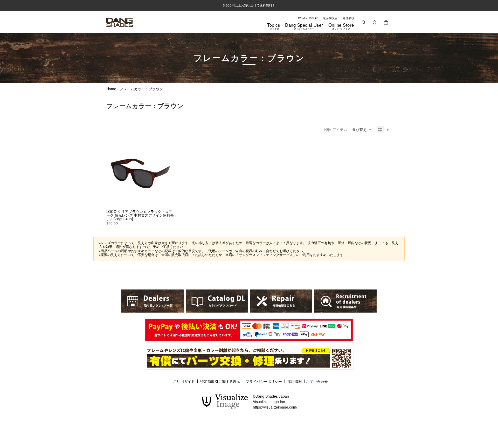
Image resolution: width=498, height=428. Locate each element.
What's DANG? (307, 18)
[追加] (166, 199)
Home (111, 88)
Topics (273, 26)
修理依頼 (348, 18)
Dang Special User (304, 26)
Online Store (341, 26)
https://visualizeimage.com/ (275, 407)
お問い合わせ (317, 381)
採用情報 (294, 381)
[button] (361, 129)
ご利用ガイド (184, 381)
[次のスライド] (167, 173)
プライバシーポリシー (264, 381)
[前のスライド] (114, 173)
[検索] (363, 22)
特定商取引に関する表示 (220, 381)
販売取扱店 (330, 18)
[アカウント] (374, 22)
